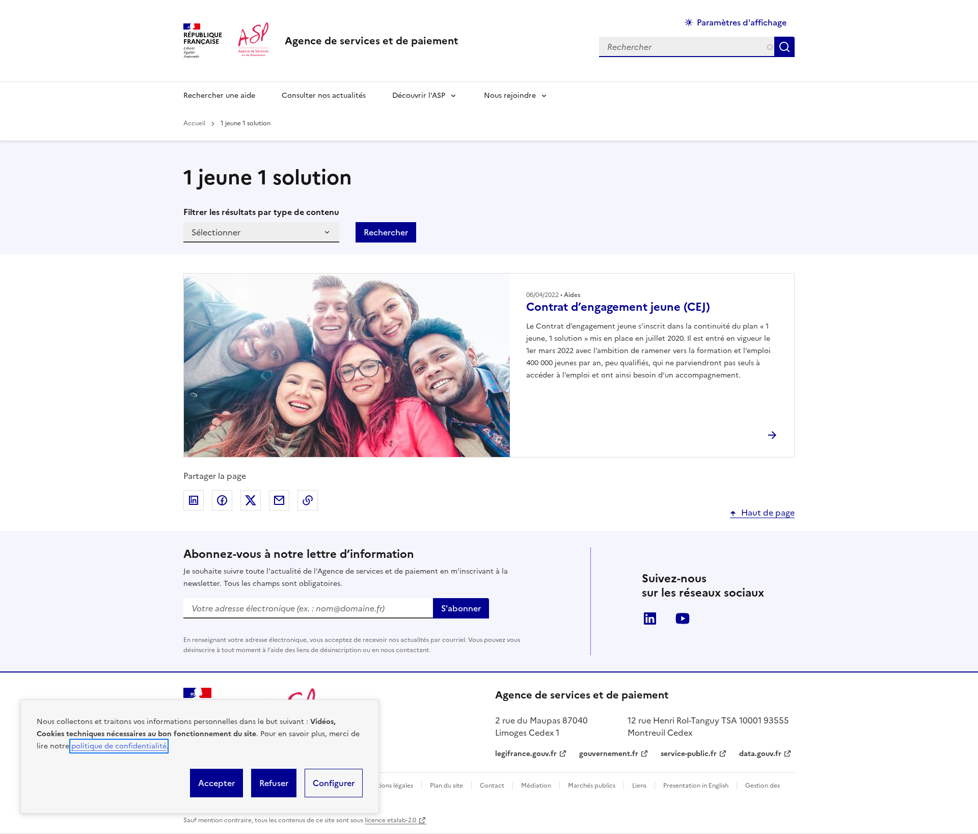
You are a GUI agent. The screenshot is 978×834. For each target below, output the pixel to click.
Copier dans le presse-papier (307, 500)
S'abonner (461, 608)
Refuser (273, 783)
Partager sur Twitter (250, 500)
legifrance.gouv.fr (526, 753)
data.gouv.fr (760, 753)
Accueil (194, 123)
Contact (492, 785)
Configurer (334, 783)
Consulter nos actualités (324, 95)
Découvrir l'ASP (418, 95)
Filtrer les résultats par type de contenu (261, 212)
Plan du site (446, 785)
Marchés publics (591, 785)
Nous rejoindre (510, 95)
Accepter (216, 783)
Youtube (682, 618)
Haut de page (768, 512)
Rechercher (786, 47)
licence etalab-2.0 (390, 820)
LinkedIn (650, 618)
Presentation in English (695, 785)
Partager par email (279, 500)
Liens (639, 785)
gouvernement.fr (608, 753)
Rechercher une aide (219, 95)
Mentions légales (389, 785)
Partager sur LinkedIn (193, 500)
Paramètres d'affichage (741, 22)
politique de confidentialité (119, 746)
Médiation (536, 785)
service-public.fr (689, 753)
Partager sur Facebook (222, 500)
